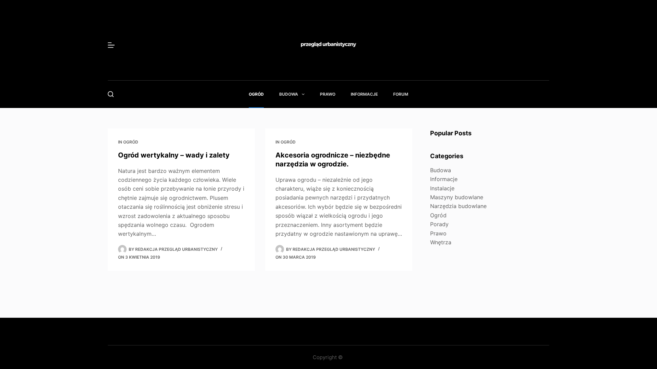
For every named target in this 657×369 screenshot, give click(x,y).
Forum (400, 94)
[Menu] (111, 45)
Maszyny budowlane (456, 197)
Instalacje (442, 188)
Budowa (288, 94)
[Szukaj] (111, 94)
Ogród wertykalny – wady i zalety (174, 155)
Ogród (256, 94)
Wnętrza (440, 242)
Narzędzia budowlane (458, 206)
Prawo (327, 94)
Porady (439, 224)
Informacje (364, 94)
